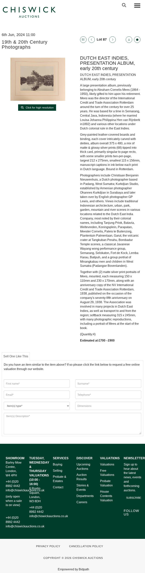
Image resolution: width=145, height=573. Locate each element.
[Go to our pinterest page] (127, 525)
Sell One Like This (15, 356)
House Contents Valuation (106, 496)
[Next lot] (112, 39)
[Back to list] (83, 39)
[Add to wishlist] (137, 39)
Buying (57, 464)
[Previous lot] (91, 39)
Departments (85, 496)
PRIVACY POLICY (48, 546)
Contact (58, 487)
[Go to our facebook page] (127, 520)
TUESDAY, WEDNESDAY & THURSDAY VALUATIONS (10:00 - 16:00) (39, 471)
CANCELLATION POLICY (86, 546)
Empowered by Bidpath (73, 569)
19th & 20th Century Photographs (25, 44)
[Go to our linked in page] (135, 520)
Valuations (107, 464)
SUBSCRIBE (133, 497)
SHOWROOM (15, 458)
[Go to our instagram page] (135, 525)
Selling (57, 470)
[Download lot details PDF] (129, 39)
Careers (81, 502)
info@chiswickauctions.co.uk (25, 490)
